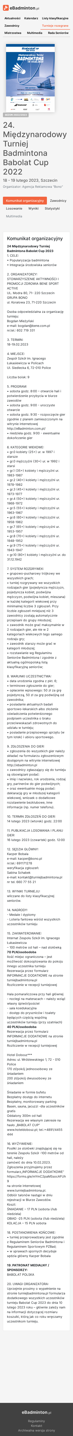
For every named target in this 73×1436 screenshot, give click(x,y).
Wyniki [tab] (33, 208)
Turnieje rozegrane (55, 25)
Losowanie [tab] (14, 208)
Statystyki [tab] (52, 208)
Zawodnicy (11, 25)
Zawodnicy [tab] (58, 201)
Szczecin (49, 180)
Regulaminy (36, 1421)
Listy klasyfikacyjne (55, 18)
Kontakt (36, 1426)
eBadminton (24, 8)
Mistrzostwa (12, 32)
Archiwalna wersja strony (36, 1430)
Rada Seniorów (58, 32)
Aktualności (12, 18)
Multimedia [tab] (14, 216)
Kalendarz (31, 18)
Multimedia (34, 32)
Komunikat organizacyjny (25, 201)
